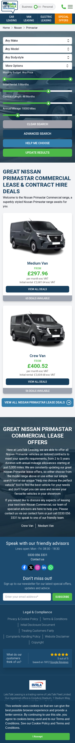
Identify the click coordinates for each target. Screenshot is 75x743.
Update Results (37, 152)
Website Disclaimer (57, 636)
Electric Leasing (46, 18)
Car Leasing (11, 18)
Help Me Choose (37, 143)
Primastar (32, 27)
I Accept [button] (38, 736)
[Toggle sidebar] (70, 6)
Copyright (37, 642)
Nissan (18, 27)
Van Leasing (29, 18)
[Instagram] (37, 567)
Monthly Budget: (18, 72)
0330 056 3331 (37, 555)
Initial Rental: (16, 84)
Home (6, 27)
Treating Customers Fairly (37, 630)
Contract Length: (19, 96)
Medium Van (46, 526)
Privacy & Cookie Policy (23, 619)
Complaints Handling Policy (23, 636)
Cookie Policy (41, 723)
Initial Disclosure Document (37, 625)
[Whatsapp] (51, 567)
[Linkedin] (44, 567)
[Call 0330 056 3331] (63, 6)
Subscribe (62, 596)
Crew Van (27, 526)
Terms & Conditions (55, 619)
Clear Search (37, 124)
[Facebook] (24, 567)
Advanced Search (37, 133)
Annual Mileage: (19, 108)
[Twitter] (31, 567)
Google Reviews (59, 662)
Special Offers (63, 18)
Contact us (37, 559)
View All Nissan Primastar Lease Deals (35, 402)
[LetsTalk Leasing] (9, 7)
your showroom (51, 493)
